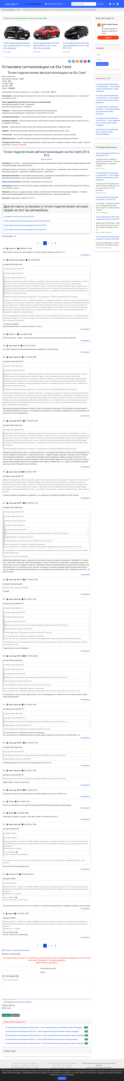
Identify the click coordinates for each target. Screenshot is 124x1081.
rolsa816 (49, 159)
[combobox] (83, 4)
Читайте (36, 1067)
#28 (4, 248)
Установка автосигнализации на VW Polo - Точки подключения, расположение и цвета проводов (42, 1031)
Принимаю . (18, 1002)
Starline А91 (30, 198)
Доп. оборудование (18, 1067)
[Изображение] (13, 976)
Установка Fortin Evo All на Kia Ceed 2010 (19, 216)
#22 (4, 472)
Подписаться (102, 64)
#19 (4, 599)
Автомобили (24, 1063)
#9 (4, 913)
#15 (4, 770)
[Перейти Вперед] (51, 243)
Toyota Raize (7, 52)
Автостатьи (34, 1063)
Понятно (62, 1078)
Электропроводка (34, 4)
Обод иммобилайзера (11, 182)
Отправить (6, 1015)
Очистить (15, 1015)
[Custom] (117, 4)
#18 (4, 656)
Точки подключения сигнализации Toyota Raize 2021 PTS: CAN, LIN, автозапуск (17, 45)
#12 (4, 813)
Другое (29, 1067)
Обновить (8, 1008)
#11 (4, 824)
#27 (4, 260)
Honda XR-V (36, 52)
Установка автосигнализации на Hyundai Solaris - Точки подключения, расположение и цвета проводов (44, 1035)
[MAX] (114, 4)
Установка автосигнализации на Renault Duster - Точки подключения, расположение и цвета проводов (44, 1043)
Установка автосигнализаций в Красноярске (62, 1063)
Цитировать (85, 255)
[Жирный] (3, 976)
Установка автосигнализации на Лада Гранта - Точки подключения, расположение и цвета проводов (43, 1027)
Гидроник (69, 1067)
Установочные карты (54, 4)
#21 (4, 503)
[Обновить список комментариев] (15, 236)
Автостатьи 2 (15, 1065)
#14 (4, 790)
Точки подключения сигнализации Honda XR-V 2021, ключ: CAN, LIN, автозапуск (46, 45)
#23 (4, 421)
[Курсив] (5, 976)
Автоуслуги (25, 1065)
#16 (4, 743)
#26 (4, 334)
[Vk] (110, 4)
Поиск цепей (67, 1065)
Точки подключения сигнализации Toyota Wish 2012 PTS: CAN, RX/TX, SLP (76, 45)
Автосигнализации (58, 1067)
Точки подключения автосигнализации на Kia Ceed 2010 (25, 230)
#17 (4, 705)
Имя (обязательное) (48, 968)
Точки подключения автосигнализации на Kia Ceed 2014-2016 (27, 221)
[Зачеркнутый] (10, 976)
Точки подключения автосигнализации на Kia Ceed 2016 (25, 225)
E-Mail (42, 972)
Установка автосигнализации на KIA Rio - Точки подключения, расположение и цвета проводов (41, 1039)
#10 (4, 874)
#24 (4, 357)
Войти (108, 38)
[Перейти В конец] (55, 243)
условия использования (22, 1002)
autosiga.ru (12, 4)
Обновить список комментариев (16, 950)
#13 (4, 801)
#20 (4, 579)
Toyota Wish (66, 52)
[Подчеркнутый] (8, 976)
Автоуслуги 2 (35, 1065)
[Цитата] (15, 976)
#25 (4, 346)
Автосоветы (57, 1065)
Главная (15, 1063)
